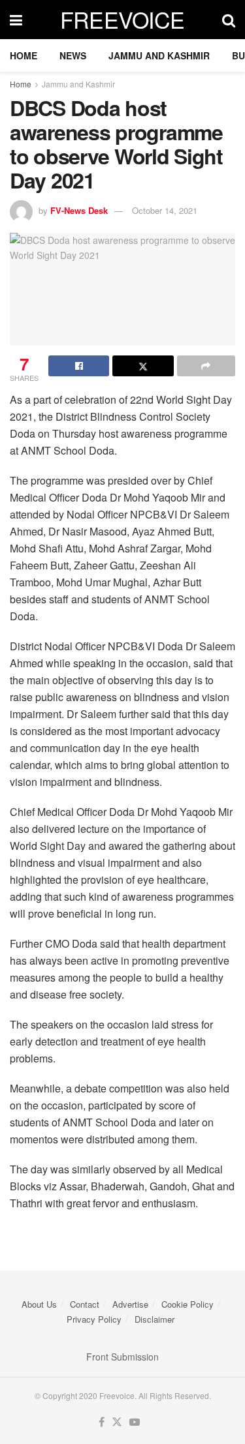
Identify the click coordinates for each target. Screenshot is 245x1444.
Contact (84, 1304)
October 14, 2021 (164, 210)
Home (23, 55)
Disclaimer (154, 1319)
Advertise (130, 1304)
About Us (39, 1304)
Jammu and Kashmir (159, 55)
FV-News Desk (79, 210)
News (72, 55)
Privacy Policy (94, 1319)
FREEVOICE (122, 19)
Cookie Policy (187, 1304)
